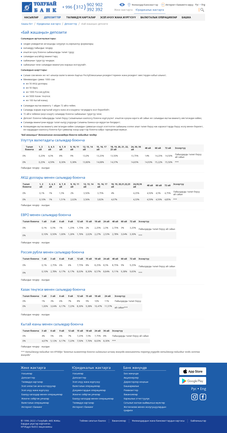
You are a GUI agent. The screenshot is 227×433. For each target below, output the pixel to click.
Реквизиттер (131, 390)
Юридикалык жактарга (150, 9)
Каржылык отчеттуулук (136, 398)
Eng (203, 4)
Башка (186, 17)
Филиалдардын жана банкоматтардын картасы (158, 420)
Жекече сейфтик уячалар (35, 398)
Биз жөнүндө (131, 373)
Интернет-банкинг (31, 406)
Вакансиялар (131, 394)
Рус (197, 4)
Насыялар (31, 17)
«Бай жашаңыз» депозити (44, 33)
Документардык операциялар (89, 390)
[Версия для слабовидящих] (122, 4)
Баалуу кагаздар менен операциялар (42, 394)
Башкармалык (131, 385)
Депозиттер (52, 17)
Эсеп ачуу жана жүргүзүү (118, 17)
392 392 (95, 9)
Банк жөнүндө (135, 367)
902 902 (95, 4)
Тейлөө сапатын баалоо (92, 420)
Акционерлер (131, 377)
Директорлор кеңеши (136, 381)
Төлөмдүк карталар (81, 17)
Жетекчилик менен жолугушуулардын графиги (145, 408)
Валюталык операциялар (159, 17)
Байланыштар (198, 420)
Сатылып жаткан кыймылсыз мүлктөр (144, 402)
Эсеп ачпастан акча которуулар (38, 385)
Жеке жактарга (123, 9)
